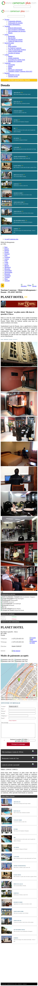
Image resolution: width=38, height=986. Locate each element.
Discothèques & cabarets (15, 39)
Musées (10, 33)
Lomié (6, 264)
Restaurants (11, 36)
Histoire (10, 66)
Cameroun (7, 63)
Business (7, 73)
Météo (10, 68)
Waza (6, 279)
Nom (2, 709)
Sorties (6, 34)
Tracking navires (13, 76)
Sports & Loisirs (9, 43)
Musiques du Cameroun (15, 61)
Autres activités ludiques (15, 51)
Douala (6, 252)
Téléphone (4, 715)
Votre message (4, 722)
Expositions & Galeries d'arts (16, 59)
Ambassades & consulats (15, 23)
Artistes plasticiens (13, 58)
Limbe (6, 262)
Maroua (6, 265)
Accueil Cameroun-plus (11, 239)
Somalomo (7, 275)
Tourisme (7, 26)
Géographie (11, 64)
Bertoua (6, 250)
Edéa (5, 255)
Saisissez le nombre (15, 739)
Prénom (3, 711)
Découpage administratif (15, 70)
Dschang (7, 254)
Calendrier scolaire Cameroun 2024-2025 (20, 71)
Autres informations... (14, 24)
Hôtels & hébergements (15, 28)
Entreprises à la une (13, 75)
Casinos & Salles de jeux (15, 41)
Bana (5, 247)
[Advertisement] (19, 963)
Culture (6, 54)
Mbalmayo (7, 267)
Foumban (7, 257)
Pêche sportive (12, 46)
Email (2, 718)
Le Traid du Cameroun (14, 48)
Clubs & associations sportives (17, 49)
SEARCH (10, 6)
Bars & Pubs (11, 38)
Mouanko (7, 269)
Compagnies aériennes (14, 21)
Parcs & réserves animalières (16, 29)
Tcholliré (7, 277)
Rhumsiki (7, 274)
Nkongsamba (8, 272)
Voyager (6, 19)
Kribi (5, 260)
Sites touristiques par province (17, 31)
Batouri (6, 249)
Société (3, 713)
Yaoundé (7, 280)
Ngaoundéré (8, 270)
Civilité (3, 706)
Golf (9, 44)
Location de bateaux (14, 53)
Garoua (6, 259)
